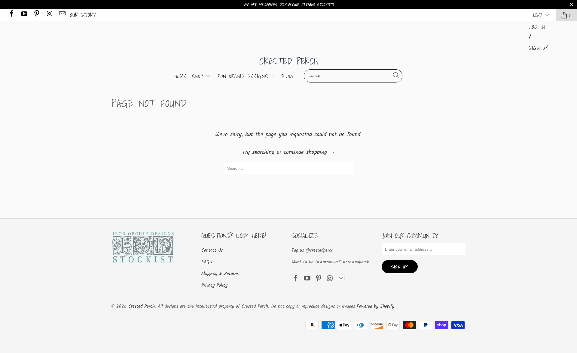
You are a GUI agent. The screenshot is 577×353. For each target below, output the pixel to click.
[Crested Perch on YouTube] (23, 14)
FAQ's (206, 262)
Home (181, 76)
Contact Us (212, 250)
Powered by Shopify (375, 306)
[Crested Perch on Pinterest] (36, 14)
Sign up (538, 47)
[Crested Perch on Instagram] (49, 14)
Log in (537, 26)
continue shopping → (309, 152)
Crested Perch (288, 61)
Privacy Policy (214, 285)
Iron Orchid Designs (243, 76)
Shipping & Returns (220, 273)
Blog (287, 76)
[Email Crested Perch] (62, 14)
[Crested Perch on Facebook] (11, 14)
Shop (199, 76)
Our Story (83, 14)
